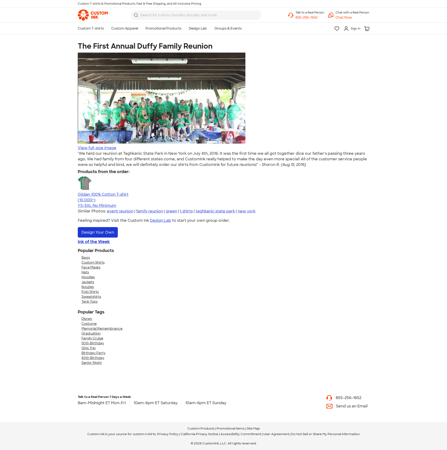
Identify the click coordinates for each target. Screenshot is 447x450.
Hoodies (88, 277)
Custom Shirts (93, 262)
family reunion (149, 211)
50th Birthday (92, 343)
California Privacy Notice (199, 434)
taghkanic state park (215, 211)
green (171, 211)
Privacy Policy (168, 434)
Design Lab (160, 220)
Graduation (91, 333)
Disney (86, 319)
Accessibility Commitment (240, 434)
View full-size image (97, 147)
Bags (85, 257)
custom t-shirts (144, 434)
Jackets (87, 282)
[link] (93, 15)
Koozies (87, 287)
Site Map (253, 428)
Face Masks (90, 267)
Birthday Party (93, 353)
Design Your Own (97, 232)
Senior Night (91, 363)
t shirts (186, 211)
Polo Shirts (90, 292)
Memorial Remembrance (101, 328)
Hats (85, 272)
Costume (89, 324)
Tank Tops (89, 301)
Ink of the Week (94, 242)
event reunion (120, 211)
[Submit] (136, 15)
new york (246, 211)
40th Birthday (92, 358)
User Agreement (276, 434)
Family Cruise (92, 338)
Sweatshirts (91, 297)
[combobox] (196, 15)
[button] (352, 17)
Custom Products (200, 428)
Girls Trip (88, 348)
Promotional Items (231, 428)
